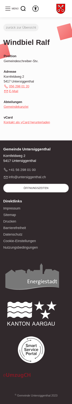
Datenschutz (12, 234)
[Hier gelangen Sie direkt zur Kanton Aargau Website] (32, 314)
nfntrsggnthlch (27, 177)
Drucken (9, 221)
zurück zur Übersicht (21, 27)
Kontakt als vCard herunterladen (27, 122)
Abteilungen (13, 102)
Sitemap (9, 215)
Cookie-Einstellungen (19, 241)
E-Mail (13, 91)
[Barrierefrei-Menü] (35, 9)
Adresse (10, 71)
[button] (12, 9)
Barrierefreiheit (14, 228)
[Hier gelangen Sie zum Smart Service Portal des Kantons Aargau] (32, 351)
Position (10, 56)
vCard (8, 117)
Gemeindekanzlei (16, 107)
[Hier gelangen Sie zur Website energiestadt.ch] (32, 278)
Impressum (11, 208)
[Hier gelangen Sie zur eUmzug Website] (17, 376)
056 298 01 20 (19, 86)
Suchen (23, 9)
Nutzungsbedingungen (20, 247)
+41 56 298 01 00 (22, 170)
